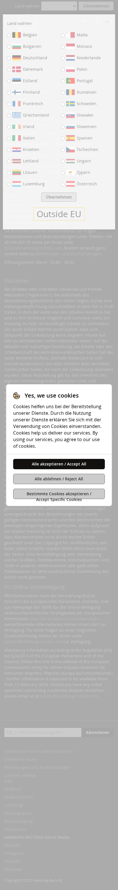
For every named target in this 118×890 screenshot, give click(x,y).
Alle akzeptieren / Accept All (59, 464)
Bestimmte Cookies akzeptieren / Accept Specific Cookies (59, 495)
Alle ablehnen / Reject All (59, 479)
